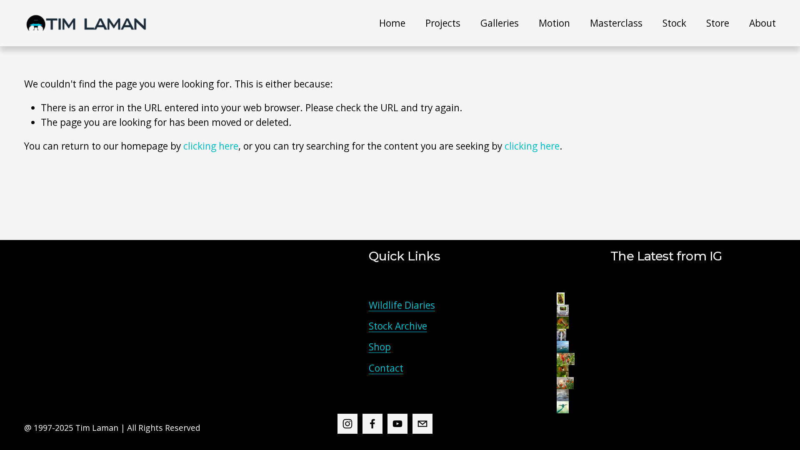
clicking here (210, 146)
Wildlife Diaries (402, 305)
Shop (380, 346)
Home (392, 23)
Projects (442, 23)
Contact (386, 368)
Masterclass (616, 23)
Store (717, 23)
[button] (561, 298)
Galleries (499, 23)
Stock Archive (398, 326)
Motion (554, 23)
